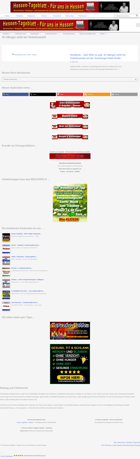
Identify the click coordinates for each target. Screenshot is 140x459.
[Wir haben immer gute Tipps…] (70, 331)
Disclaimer (129, 442)
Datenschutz (121, 442)
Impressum (136, 442)
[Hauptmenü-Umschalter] (138, 25)
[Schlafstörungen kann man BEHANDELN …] (70, 203)
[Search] (137, 16)
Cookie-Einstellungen (6, 456)
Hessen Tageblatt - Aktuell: (25, 422)
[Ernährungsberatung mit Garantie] (70, 364)
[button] (10, 16)
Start (115, 442)
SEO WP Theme (106, 445)
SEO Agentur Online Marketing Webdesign (127, 445)
